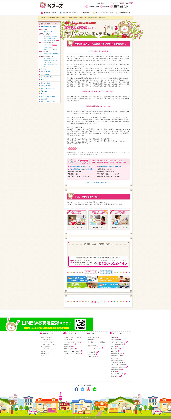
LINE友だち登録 (94, 6)
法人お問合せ (91, 339)
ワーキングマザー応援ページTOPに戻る (98, 182)
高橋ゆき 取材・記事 (117, 353)
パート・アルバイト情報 (115, 3)
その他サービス (124, 12)
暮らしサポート (45, 346)
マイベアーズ (91, 354)
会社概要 (128, 3)
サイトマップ (114, 358)
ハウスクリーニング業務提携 (72, 351)
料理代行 (86, 12)
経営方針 (113, 346)
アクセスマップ (115, 349)
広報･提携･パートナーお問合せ (96, 342)
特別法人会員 (68, 346)
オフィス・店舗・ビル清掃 (71, 337)
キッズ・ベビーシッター (104, 12)
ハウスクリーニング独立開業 (72, 353)
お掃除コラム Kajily (116, 355)
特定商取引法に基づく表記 (118, 367)
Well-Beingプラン (69, 349)
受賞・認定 (114, 351)
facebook (76, 389)
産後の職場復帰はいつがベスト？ (80, 166)
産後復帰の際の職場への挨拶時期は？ (111, 166)
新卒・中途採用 (92, 346)
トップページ (42, 17)
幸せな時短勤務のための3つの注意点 (81, 169)
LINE (94, 389)
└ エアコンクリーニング (48, 344)
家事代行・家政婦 (50, 12)
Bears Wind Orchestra (117, 374)
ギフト (43, 355)
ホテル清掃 (67, 339)
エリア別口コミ (101, 3)
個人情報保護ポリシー (117, 362)
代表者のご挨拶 (115, 339)
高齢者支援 (44, 353)
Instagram (88, 389)
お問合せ (106, 6)
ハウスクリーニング (69, 12)
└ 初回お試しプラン (47, 339)
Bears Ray (114, 371)
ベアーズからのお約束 (117, 344)
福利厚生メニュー (69, 344)
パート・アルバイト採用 (94, 348)
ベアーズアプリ (92, 356)
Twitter (82, 389)
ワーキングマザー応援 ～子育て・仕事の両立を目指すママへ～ (71, 17)
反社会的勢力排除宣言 (117, 360)
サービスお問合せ (93, 337)
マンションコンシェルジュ (71, 342)
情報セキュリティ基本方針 (118, 365)
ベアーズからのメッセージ (118, 342)
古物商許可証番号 (116, 369)
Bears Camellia (115, 376)
